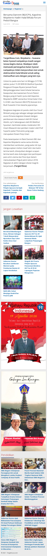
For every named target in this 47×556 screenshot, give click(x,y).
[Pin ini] (19, 198)
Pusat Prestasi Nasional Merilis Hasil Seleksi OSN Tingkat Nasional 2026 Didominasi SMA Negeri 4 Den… (34, 475)
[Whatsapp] (32, 198)
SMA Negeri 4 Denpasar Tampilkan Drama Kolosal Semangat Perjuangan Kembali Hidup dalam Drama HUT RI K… (11, 499)
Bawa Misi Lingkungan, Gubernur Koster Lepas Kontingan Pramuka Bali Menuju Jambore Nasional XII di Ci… (35, 544)
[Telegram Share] (26, 198)
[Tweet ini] (12, 198)
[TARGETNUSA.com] (11, 3)
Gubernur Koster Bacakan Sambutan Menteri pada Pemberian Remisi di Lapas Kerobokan (11, 265)
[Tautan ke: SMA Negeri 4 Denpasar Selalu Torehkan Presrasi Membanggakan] (35, 487)
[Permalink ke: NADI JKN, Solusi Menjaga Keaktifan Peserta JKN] (12, 282)
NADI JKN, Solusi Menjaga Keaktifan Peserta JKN (11, 293)
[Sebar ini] (6, 198)
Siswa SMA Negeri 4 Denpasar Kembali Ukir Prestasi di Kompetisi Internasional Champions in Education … (11, 544)
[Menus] (44, 2)
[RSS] (20, 177)
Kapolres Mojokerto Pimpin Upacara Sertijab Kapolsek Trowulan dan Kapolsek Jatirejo (12, 188)
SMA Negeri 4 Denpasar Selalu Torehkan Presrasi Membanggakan (34, 496)
